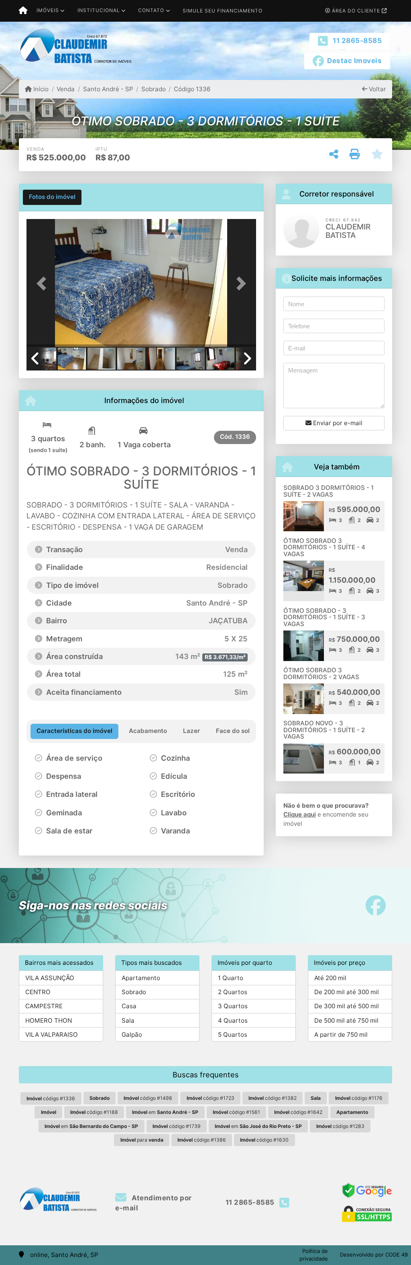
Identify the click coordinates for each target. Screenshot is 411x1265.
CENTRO (38, 992)
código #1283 (340, 1126)
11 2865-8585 (357, 41)
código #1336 (50, 1098)
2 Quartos (232, 992)
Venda (66, 89)
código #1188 (94, 1112)
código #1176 (359, 1098)
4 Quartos (233, 1020)
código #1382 (272, 1098)
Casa (129, 1006)
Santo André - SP (108, 89)
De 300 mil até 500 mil (346, 1006)
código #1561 (236, 1112)
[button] (43, 283)
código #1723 (210, 1098)
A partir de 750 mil (341, 1034)
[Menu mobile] (23, 11)
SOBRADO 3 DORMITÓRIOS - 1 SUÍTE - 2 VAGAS (328, 491)
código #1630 (264, 1140)
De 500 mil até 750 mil (346, 1020)
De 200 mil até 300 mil (346, 992)
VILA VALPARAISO (51, 1034)
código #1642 (298, 1112)
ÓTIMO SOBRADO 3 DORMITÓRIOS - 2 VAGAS (321, 673)
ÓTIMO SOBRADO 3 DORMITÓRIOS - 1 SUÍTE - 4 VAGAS (324, 547)
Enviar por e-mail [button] (336, 423)
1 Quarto (230, 978)
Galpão (132, 1034)
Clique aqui (299, 814)
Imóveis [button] (48, 10)
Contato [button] (151, 10)
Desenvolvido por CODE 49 (374, 1254)
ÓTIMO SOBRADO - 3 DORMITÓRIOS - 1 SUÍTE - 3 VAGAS (324, 617)
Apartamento (141, 978)
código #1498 (148, 1098)
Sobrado (153, 89)
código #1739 (177, 1126)
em (165, 1112)
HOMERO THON (48, 1020)
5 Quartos (232, 1034)
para (141, 1140)
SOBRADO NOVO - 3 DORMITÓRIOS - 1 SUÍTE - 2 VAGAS (324, 729)
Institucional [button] (98, 10)
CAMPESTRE (44, 1006)
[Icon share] (375, 905)
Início (40, 89)
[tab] (52, 197)
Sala (128, 1020)
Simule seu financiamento (222, 11)
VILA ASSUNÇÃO (49, 978)
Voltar (376, 89)
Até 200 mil (330, 978)
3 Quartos (233, 1006)
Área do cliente (356, 11)
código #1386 (201, 1140)
